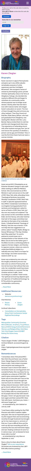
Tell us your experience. (15, 444)
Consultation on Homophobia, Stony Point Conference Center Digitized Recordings (16, 313)
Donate (6, 16)
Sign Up (6, 25)
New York (20, 329)
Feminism (25, 327)
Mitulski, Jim (11, 325)
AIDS (8, 327)
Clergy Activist (16, 327)
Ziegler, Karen (13, 331)
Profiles (5, 31)
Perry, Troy (19, 325)
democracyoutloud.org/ (13, 296)
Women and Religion (8, 329)
